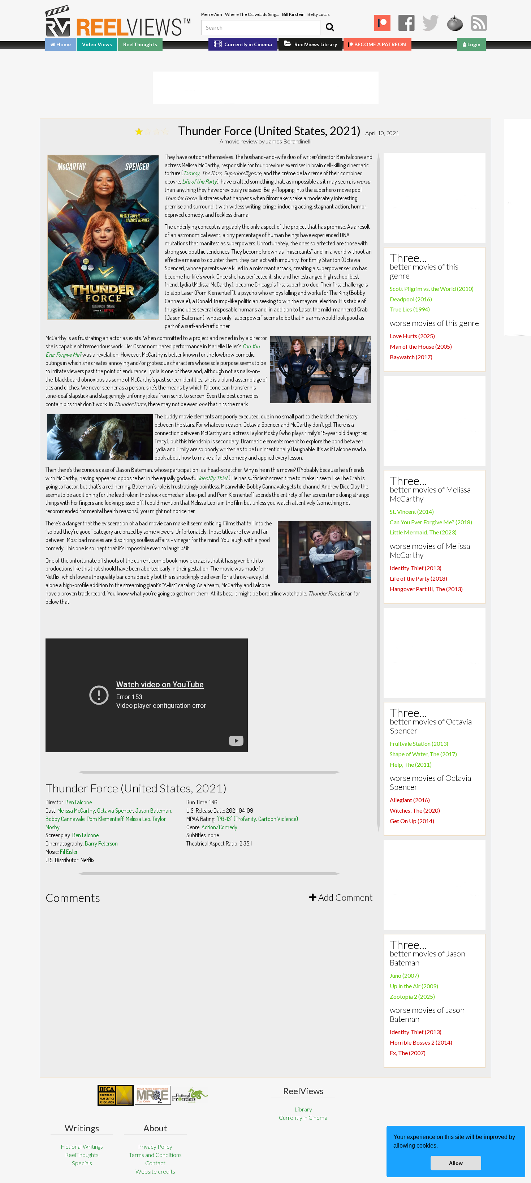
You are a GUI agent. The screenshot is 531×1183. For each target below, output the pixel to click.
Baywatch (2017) (411, 356)
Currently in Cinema (247, 44)
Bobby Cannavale (65, 818)
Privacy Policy (155, 1146)
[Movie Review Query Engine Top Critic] (153, 1095)
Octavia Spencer (115, 810)
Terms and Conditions (155, 1154)
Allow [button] (456, 1163)
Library (303, 1109)
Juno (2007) (404, 975)
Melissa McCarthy (76, 810)
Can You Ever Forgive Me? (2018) (431, 522)
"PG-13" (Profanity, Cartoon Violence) (257, 818)
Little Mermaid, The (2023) (423, 532)
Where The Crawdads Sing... (252, 14)
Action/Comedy (219, 827)
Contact (155, 1163)
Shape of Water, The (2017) (423, 753)
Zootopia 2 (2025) (412, 996)
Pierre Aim (211, 14)
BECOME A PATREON (380, 44)
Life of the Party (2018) (418, 578)
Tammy (191, 173)
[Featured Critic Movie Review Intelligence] (116, 1095)
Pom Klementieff (105, 818)
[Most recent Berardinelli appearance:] (190, 1095)
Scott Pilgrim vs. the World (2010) (432, 288)
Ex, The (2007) (408, 1052)
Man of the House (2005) (421, 346)
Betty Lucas (318, 14)
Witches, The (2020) (415, 810)
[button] (440, 1146)
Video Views (97, 44)
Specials (82, 1163)
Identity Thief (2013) (415, 567)
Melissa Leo (138, 818)
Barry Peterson (101, 843)
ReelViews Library (315, 44)
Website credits (155, 1171)
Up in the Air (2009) (414, 985)
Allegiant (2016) (410, 799)
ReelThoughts (140, 44)
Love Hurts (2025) (412, 335)
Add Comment (344, 897)
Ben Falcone (78, 802)
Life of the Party (199, 181)
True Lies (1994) (410, 309)
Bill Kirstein (293, 14)
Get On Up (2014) (412, 820)
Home (63, 44)
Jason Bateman (153, 810)
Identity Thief (213, 478)
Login (473, 44)
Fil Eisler (69, 851)
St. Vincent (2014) (412, 511)
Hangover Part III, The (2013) (426, 588)
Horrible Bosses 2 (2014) (421, 1042)
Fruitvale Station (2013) (419, 743)
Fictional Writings (82, 1146)
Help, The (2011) (411, 764)
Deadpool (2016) (411, 299)
